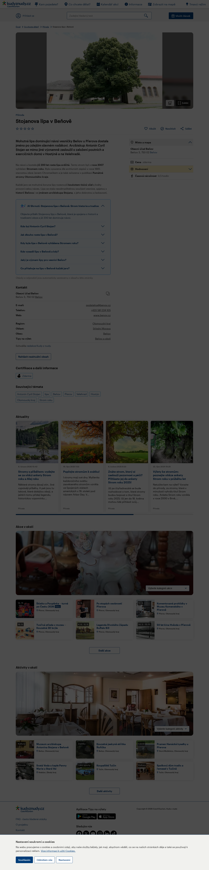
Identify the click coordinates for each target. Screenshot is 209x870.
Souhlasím (24, 859)
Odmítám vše (44, 859)
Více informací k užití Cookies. (58, 850)
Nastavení (64, 859)
